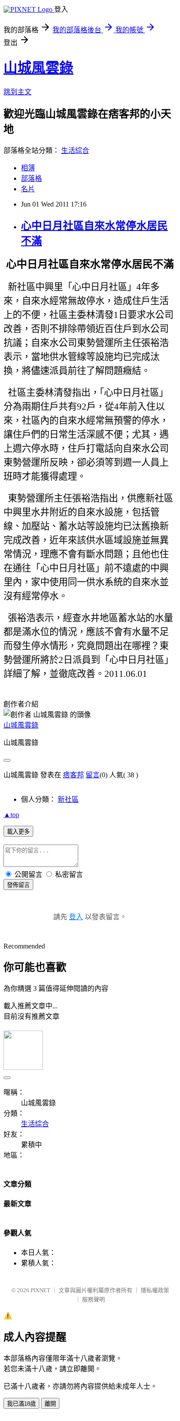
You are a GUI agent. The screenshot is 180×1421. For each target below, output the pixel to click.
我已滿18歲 (21, 1403)
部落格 (31, 178)
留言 (93, 775)
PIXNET (40, 1290)
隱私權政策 (155, 1290)
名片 (28, 189)
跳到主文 (17, 92)
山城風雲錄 (38, 68)
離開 (50, 1403)
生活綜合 (75, 150)
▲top (11, 814)
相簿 (28, 168)
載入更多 (18, 831)
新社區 (68, 799)
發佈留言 (18, 885)
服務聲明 (93, 1299)
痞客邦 (73, 775)
